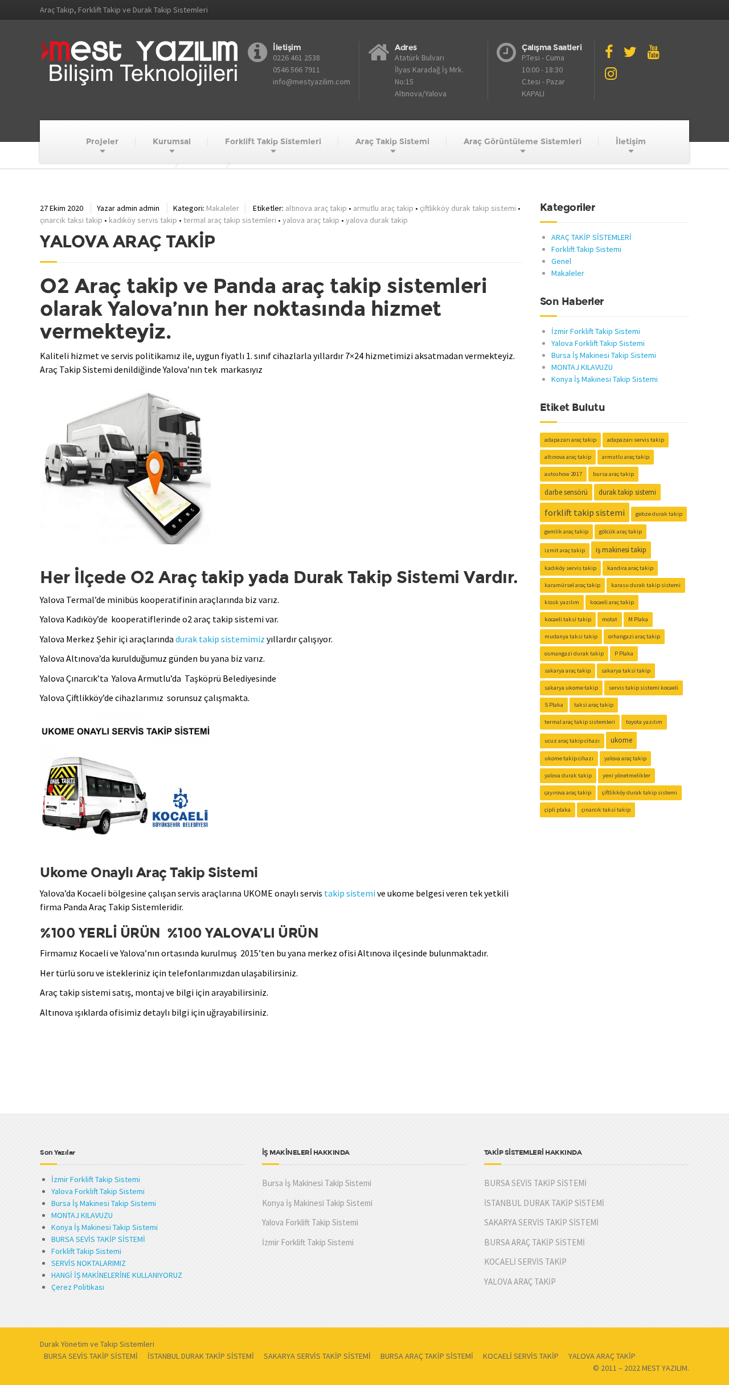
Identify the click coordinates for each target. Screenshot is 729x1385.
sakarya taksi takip (625, 670)
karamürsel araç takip (572, 585)
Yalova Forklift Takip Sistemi (598, 343)
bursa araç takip (613, 474)
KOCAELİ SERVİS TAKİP (525, 1261)
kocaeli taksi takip (567, 619)
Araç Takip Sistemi (392, 141)
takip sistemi (349, 893)
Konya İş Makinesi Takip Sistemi (604, 379)
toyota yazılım (644, 722)
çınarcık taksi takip (71, 220)
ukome (621, 740)
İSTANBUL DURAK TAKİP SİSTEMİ (544, 1202)
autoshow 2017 (563, 474)
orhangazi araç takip (634, 636)
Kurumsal (172, 141)
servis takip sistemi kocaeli (643, 687)
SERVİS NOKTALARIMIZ (88, 1263)
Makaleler (222, 208)
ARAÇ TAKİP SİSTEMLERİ (591, 237)
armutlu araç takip (383, 208)
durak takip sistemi (627, 492)
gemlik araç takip (566, 531)
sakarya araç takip (567, 670)
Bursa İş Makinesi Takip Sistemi (603, 355)
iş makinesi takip (621, 550)
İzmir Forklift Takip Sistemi (595, 331)
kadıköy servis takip (143, 220)
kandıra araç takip (630, 568)
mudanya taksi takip (570, 636)
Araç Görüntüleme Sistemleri (522, 141)
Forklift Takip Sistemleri (273, 141)
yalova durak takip (377, 220)
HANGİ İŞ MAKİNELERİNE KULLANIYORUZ (116, 1275)
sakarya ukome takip (571, 687)
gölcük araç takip (620, 531)
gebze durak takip (659, 514)
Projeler (102, 141)
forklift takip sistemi (584, 512)
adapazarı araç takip (570, 439)
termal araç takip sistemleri (229, 220)
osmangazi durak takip (574, 653)
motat (609, 619)
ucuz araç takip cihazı (572, 740)
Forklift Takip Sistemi (586, 249)
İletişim (631, 141)
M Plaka (638, 619)
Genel (561, 261)
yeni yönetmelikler (626, 775)
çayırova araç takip (567, 792)
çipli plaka (557, 809)
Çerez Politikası (77, 1287)
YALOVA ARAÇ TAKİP (127, 241)
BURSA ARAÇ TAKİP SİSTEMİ (534, 1242)
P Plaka (624, 653)
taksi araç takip (593, 704)
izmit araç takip (564, 550)
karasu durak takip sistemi (646, 585)
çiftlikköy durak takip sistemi (468, 208)
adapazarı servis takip (635, 439)
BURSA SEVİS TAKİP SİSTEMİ (98, 1239)
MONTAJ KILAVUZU (582, 367)
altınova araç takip (316, 208)
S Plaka (553, 704)
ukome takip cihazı (568, 758)
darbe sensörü (566, 492)
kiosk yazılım (561, 602)
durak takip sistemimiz (220, 639)
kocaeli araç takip (612, 602)
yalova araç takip (310, 220)
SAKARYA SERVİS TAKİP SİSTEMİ (541, 1222)
